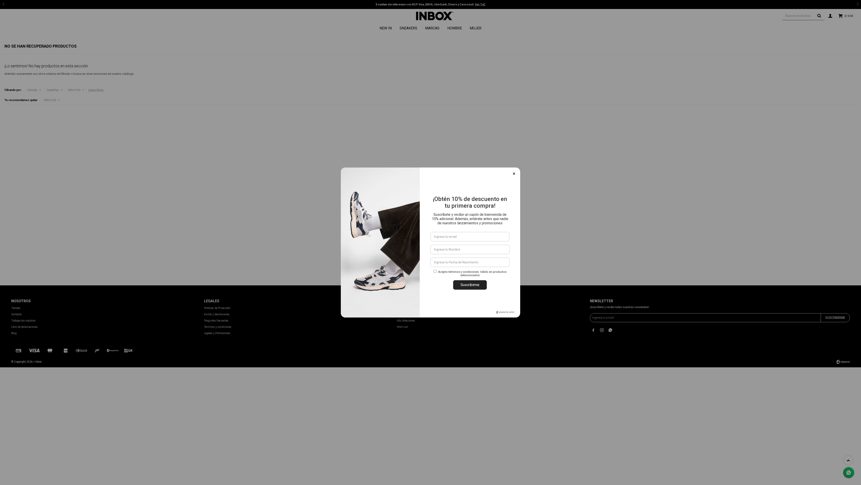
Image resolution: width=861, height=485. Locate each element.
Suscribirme (470, 285)
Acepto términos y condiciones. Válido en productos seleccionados (472, 273)
